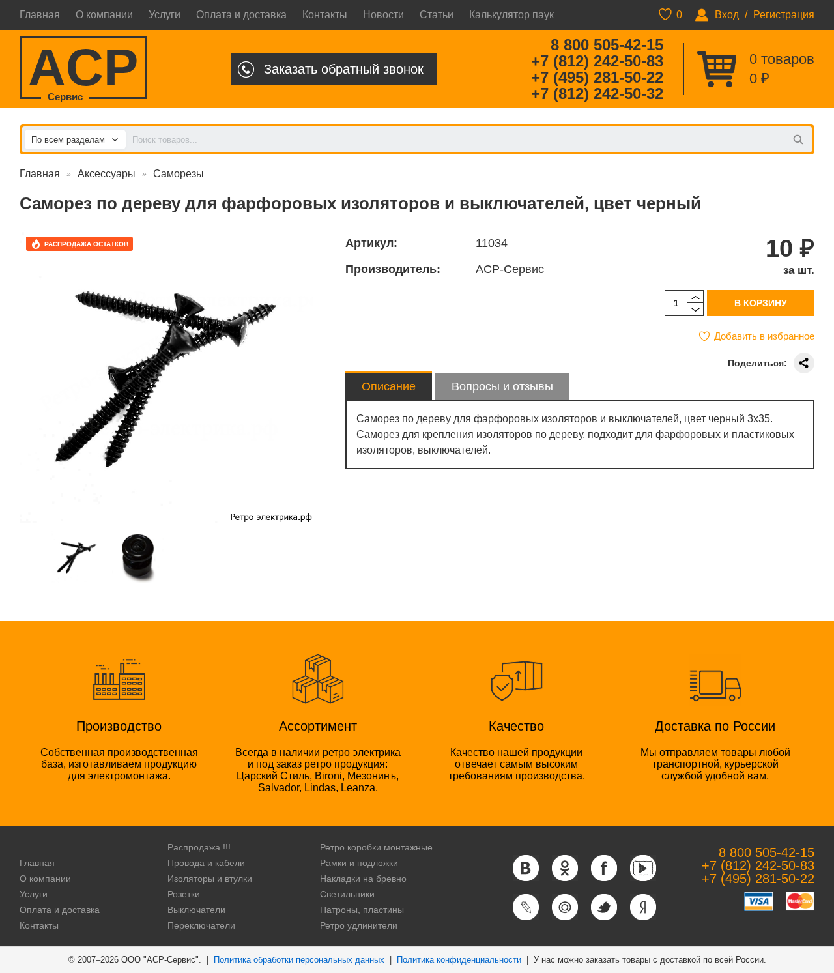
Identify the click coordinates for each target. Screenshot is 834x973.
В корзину (760, 303)
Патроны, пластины (362, 910)
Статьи (436, 14)
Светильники (347, 894)
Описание (389, 386)
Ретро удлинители (358, 925)
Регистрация (783, 14)
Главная (40, 14)
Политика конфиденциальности (459, 960)
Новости (383, 14)
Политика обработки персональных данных (299, 960)
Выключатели (196, 910)
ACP (83, 68)
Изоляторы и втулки (209, 878)
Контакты (324, 14)
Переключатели (201, 925)
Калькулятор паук (511, 14)
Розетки (183, 894)
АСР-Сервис (510, 269)
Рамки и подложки (359, 863)
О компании (104, 14)
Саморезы (178, 173)
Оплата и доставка (241, 14)
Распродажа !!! (199, 847)
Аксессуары (107, 173)
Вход (727, 14)
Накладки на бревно (363, 878)
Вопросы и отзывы (502, 386)
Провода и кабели (206, 863)
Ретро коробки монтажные (376, 847)
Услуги (164, 14)
